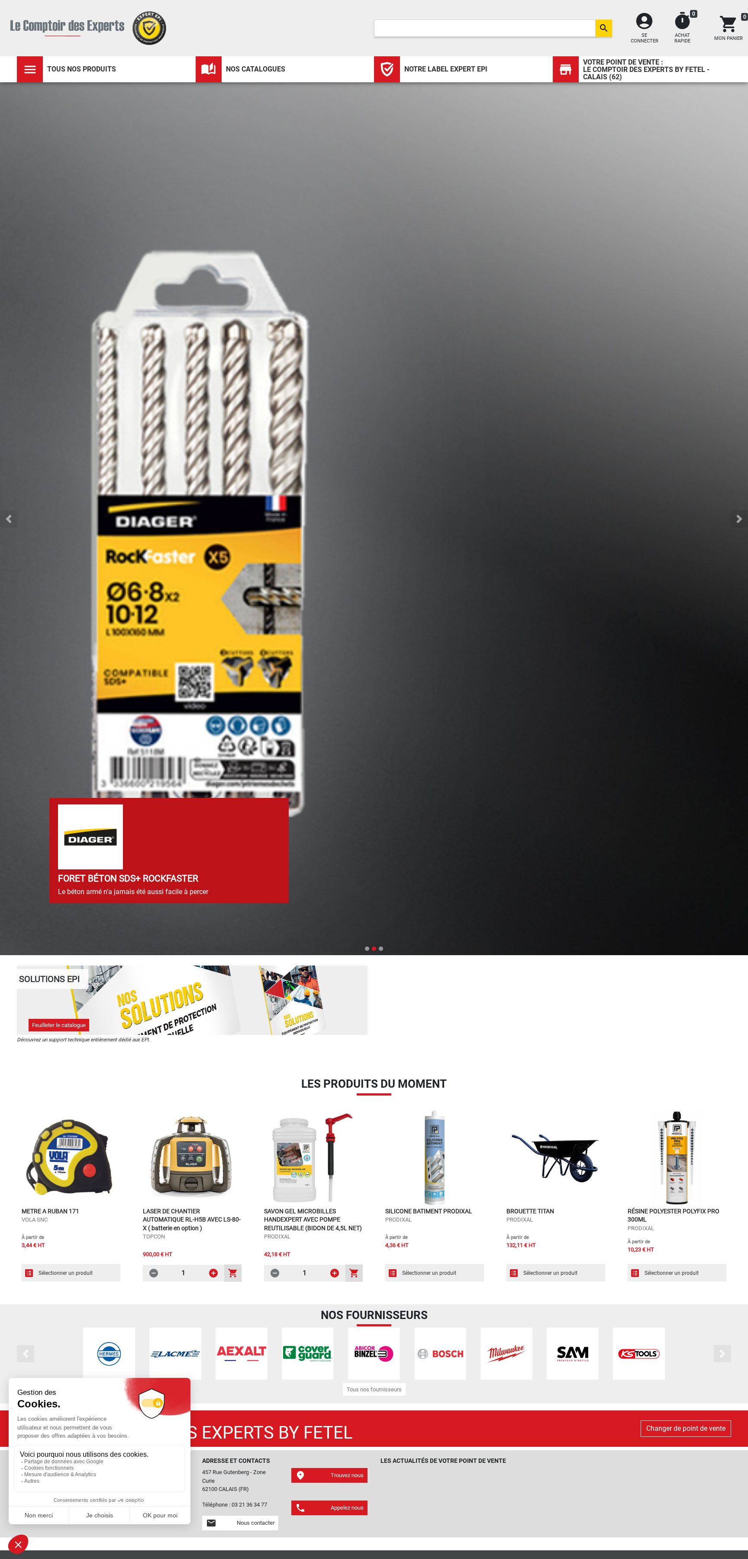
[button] (8, 519)
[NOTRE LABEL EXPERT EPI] (387, 69)
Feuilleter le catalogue (59, 1025)
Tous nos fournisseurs (374, 1389)
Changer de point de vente (685, 1428)
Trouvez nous (329, 1475)
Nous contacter (240, 1523)
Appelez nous (329, 1508)
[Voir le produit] (71, 1157)
